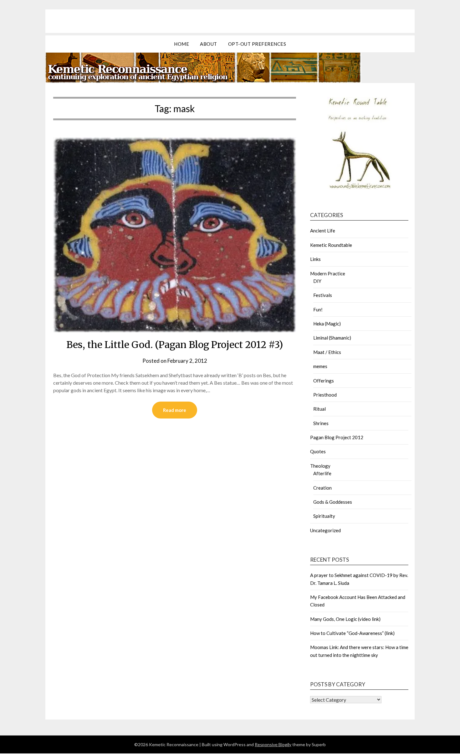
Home (181, 44)
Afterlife (322, 473)
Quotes (318, 451)
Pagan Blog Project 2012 (336, 437)
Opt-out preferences (257, 44)
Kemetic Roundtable (331, 245)
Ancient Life (322, 230)
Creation (322, 488)
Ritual (319, 409)
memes (320, 366)
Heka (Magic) (327, 323)
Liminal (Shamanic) (332, 338)
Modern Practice (327, 273)
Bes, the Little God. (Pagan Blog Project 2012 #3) (174, 345)
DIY (317, 281)
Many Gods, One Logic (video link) (345, 619)
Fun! (318, 309)
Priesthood (325, 395)
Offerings (323, 380)
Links (315, 259)
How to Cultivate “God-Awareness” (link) (352, 633)
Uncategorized (325, 530)
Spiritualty (324, 516)
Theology (320, 466)
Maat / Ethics (327, 352)
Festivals (322, 295)
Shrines (321, 423)
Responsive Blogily (273, 744)
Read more (174, 410)
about (208, 44)
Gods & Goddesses (332, 502)
